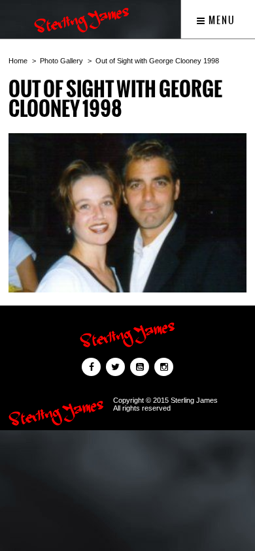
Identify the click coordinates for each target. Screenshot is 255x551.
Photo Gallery (61, 61)
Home (17, 61)
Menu (220, 20)
